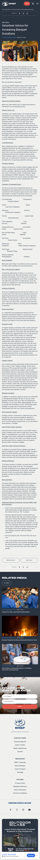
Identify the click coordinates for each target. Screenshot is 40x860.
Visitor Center (20, 745)
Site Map (20, 772)
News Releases (20, 766)
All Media (6, 583)
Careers (20, 752)
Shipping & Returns (20, 787)
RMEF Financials (20, 763)
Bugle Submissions (20, 748)
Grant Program (20, 769)
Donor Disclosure (20, 790)
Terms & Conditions (20, 793)
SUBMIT (20, 706)
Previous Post (11, 560)
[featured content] (20, 837)
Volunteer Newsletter (8, 37)
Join (27, 3)
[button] (19, 13)
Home (3, 9)
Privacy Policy (20, 783)
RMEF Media (8, 9)
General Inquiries (20, 742)
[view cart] (32, 4)
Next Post (29, 560)
